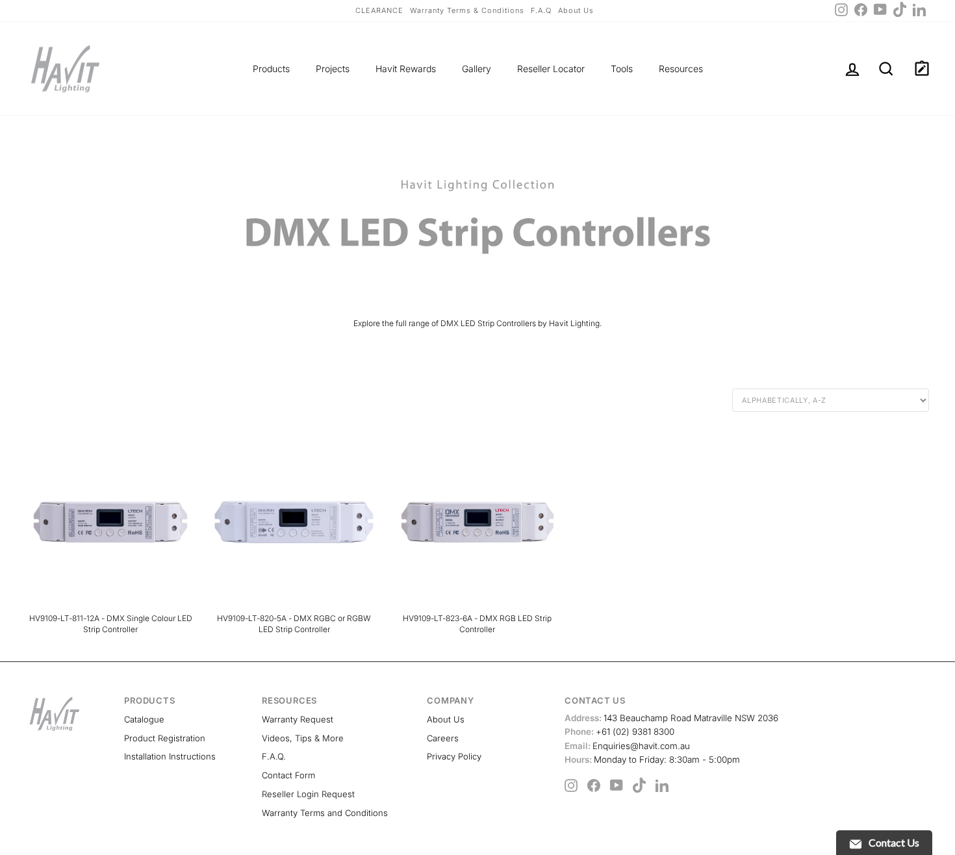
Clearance (379, 10)
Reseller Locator (551, 68)
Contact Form (288, 775)
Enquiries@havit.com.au (627, 746)
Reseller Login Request (308, 794)
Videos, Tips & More (303, 738)
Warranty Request (297, 719)
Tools (622, 68)
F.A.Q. (274, 756)
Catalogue (144, 719)
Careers (443, 738)
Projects (333, 68)
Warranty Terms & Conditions (467, 10)
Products (271, 68)
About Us (576, 10)
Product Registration (164, 738)
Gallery (476, 68)
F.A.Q (541, 10)
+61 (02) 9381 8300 (619, 731)
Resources (681, 68)
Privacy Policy (454, 756)
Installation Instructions (170, 756)
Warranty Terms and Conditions (325, 813)
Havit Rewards (406, 68)
